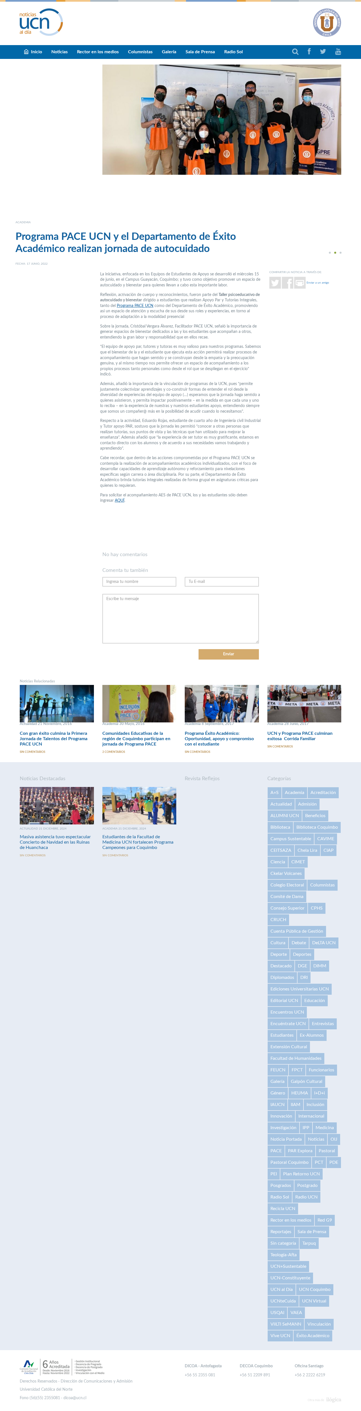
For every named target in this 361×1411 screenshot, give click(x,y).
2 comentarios (113, 752)
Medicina (325, 1127)
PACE (276, 1151)
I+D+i (319, 1093)
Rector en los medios (98, 52)
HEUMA (299, 1093)
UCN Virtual (314, 1301)
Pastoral (327, 1151)
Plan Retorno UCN (301, 1174)
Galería (169, 52)
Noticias (59, 52)
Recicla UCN (282, 1208)
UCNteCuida (283, 1301)
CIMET (298, 862)
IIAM (295, 1104)
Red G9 (325, 1220)
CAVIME (325, 839)
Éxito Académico (312, 1335)
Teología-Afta (283, 1255)
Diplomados (282, 977)
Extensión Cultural (288, 1047)
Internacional (311, 1116)
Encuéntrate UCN (288, 1023)
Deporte (278, 954)
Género (277, 1093)
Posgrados (280, 1185)
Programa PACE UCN (135, 306)
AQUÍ (119, 501)
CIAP (328, 850)
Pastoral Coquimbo (289, 1162)
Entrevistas (323, 1023)
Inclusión (315, 1104)
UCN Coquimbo (315, 1289)
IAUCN (277, 1104)
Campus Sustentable (290, 839)
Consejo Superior (287, 908)
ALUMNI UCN (284, 815)
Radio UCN (306, 1197)
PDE (333, 1162)
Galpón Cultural (306, 1081)
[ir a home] (41, 22)
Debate (299, 943)
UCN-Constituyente (290, 1278)
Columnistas (140, 52)
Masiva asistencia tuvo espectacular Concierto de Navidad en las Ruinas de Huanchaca (55, 842)
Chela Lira (307, 850)
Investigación (283, 1127)
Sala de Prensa (200, 52)
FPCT (297, 1070)
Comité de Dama (286, 896)
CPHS (317, 908)
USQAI (277, 1312)
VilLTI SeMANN (285, 1324)
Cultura (277, 943)
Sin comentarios (32, 752)
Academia (294, 792)
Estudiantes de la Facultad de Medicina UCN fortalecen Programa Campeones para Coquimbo (137, 842)
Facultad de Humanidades (296, 1058)
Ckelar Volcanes (286, 873)
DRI (304, 977)
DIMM (319, 966)
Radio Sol (233, 52)
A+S (274, 792)
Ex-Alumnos (312, 1035)
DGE (302, 966)
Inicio (36, 52)
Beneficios (315, 815)
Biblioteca (280, 827)
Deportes (302, 954)
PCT (319, 1162)
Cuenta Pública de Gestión (296, 931)
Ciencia (277, 862)
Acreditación (323, 792)
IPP (306, 1127)
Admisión (307, 804)
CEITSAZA (280, 850)
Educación (314, 1000)
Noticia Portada (286, 1139)
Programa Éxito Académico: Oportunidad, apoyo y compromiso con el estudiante (219, 738)
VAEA (296, 1312)
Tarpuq (309, 1243)
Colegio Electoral (287, 885)
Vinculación (319, 1324)
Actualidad (281, 804)
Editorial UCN (284, 1000)
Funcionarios (321, 1070)
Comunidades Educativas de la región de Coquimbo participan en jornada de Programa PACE (136, 738)
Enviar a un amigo (318, 282)
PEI (273, 1174)
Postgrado (307, 1185)
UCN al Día (281, 1289)
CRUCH (278, 919)
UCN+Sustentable (288, 1266)
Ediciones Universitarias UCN (299, 989)
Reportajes (280, 1231)
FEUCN (277, 1070)
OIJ (334, 1139)
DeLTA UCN (324, 943)
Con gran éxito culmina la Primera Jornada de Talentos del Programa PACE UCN (53, 738)
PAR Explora (300, 1151)
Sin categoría (283, 1243)
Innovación (281, 1116)
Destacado (281, 966)
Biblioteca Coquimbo (317, 827)
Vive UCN (280, 1335)
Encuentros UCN (287, 1012)
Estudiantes (282, 1035)
